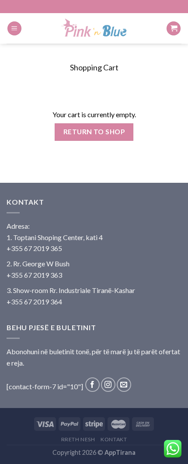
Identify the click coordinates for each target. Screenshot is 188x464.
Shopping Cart (94, 67)
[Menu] (14, 28)
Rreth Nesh (78, 439)
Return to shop (94, 132)
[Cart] (174, 28)
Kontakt (114, 439)
